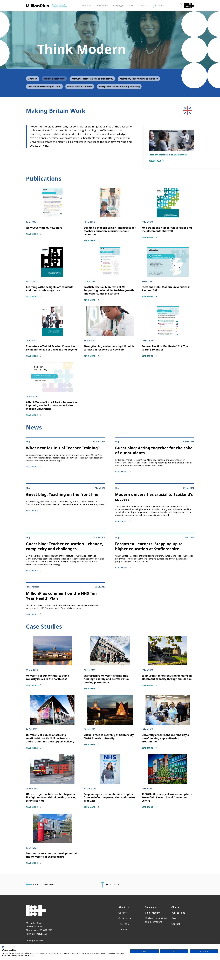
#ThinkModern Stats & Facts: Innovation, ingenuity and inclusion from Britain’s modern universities (52, 405)
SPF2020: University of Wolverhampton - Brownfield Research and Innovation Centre (166, 797)
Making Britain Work (54, 78)
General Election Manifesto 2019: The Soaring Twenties (164, 348)
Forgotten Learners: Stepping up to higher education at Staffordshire (149, 546)
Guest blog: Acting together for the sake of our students (154, 450)
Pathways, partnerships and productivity (92, 78)
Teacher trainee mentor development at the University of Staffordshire (51, 855)
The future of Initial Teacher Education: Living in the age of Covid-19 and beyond (51, 348)
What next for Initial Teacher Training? (63, 447)
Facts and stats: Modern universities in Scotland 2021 (165, 288)
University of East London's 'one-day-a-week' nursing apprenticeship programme (165, 738)
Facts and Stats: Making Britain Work (168, 154)
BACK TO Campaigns (43, 884)
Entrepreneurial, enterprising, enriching (119, 86)
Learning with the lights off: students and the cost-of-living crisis (49, 288)
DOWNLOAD (155, 161)
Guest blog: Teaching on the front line (62, 494)
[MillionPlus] (46, 5)
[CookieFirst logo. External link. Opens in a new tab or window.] (3, 947)
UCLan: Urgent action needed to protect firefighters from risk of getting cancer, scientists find (51, 797)
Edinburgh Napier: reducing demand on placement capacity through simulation (166, 677)
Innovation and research (79, 86)
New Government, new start (44, 227)
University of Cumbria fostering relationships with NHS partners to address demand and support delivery (50, 738)
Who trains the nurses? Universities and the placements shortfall (166, 229)
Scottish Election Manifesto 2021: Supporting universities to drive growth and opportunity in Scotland (109, 290)
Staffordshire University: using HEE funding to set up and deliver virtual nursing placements (106, 679)
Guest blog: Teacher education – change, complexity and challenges (64, 546)
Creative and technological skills (44, 86)
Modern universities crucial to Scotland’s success (154, 497)
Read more (32, 234)
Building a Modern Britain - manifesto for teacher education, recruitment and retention (110, 231)
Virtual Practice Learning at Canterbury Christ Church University (109, 736)
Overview (32, 78)
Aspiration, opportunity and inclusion (139, 78)
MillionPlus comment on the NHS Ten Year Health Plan (61, 596)
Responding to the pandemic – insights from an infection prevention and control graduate (109, 797)
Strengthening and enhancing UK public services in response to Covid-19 (109, 348)
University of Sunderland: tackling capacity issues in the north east (47, 677)
